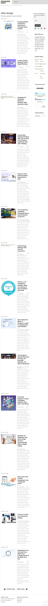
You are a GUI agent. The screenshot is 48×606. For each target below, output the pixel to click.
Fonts (36, 73)
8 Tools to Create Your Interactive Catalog (23, 516)
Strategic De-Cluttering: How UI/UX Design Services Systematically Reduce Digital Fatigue (22, 441)
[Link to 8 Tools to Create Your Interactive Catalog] (8, 518)
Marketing (42, 73)
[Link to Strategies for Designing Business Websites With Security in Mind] (8, 97)
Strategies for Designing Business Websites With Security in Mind (23, 101)
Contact (20, 5)
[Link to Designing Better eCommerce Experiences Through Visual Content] (8, 25)
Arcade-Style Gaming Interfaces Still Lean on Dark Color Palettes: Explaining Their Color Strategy (23, 139)
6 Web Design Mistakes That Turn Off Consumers (22, 248)
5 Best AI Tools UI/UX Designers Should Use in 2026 (23, 176)
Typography (43, 64)
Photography (38, 66)
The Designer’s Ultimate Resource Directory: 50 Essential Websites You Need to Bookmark (23, 359)
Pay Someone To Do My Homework (40, 96)
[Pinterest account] (41, 28)
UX (19, 182)
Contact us (19, 601)
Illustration (27, 366)
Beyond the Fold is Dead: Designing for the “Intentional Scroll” (23, 480)
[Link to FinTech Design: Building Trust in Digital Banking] (8, 63)
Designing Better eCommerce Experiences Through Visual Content (23, 25)
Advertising (38, 64)
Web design (21, 31)
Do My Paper (40, 101)
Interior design (21, 219)
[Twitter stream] (38, 28)
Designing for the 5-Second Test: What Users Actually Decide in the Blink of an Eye (23, 555)
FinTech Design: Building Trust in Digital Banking (23, 62)
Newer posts (11, 589)
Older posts (21, 589)
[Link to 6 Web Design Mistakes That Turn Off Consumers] (8, 245)
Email (36, 20)
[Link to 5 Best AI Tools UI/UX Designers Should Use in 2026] (8, 176)
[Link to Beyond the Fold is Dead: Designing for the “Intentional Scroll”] (8, 481)
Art (41, 66)
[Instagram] (44, 28)
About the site (19, 598)
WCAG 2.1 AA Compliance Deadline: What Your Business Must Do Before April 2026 (22, 286)
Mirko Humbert (11, 598)
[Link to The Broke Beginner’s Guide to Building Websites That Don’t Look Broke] (8, 403)
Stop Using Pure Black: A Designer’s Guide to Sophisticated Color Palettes (23, 323)
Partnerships (15, 5)
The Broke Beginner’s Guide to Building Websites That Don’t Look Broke (23, 400)
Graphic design (22, 329)
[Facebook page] (35, 28)
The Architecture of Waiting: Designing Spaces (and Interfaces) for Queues (23, 213)
